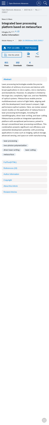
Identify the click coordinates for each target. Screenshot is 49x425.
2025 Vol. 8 (28, 10)
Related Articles (10, 192)
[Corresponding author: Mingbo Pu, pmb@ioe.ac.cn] (16, 32)
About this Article (11, 186)
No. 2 (37, 10)
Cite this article (13, 55)
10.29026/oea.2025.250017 (32, 40)
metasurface (9, 154)
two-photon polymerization (15, 145)
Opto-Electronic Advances (11, 10)
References (10, 168)
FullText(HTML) (10, 162)
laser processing (10, 141)
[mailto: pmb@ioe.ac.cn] (18, 32)
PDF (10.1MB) (13, 48)
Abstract (7, 79)
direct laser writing (11, 150)
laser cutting (30, 150)
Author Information (11, 174)
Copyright (8, 180)
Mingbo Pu (6, 32)
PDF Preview (31, 48)
